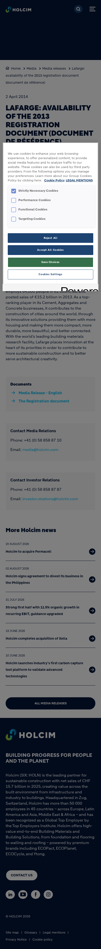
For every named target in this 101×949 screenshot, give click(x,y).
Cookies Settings (50, 274)
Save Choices (50, 262)
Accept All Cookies (50, 249)
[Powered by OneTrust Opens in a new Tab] (78, 288)
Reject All (51, 238)
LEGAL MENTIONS (79, 180)
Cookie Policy (54, 180)
